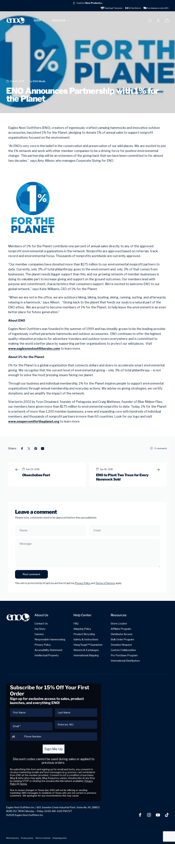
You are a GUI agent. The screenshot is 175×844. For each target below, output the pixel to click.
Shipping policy (59, 838)
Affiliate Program (121, 628)
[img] (134, 8)
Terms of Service (105, 583)
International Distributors (125, 660)
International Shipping (86, 655)
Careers (39, 634)
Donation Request (121, 644)
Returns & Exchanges (86, 650)
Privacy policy (27, 838)
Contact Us (41, 623)
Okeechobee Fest (36, 475)
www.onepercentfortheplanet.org (33, 421)
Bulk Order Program (122, 639)
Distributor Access (121, 634)
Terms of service (42, 838)
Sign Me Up (53, 749)
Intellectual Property (47, 655)
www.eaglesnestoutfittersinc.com (34, 348)
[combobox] (16, 736)
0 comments (160, 448)
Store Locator (119, 623)
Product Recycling (84, 634)
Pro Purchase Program (124, 655)
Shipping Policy (82, 628)
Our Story (40, 628)
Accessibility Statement (48, 650)
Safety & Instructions (85, 639)
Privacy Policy (82, 583)
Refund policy (12, 838)
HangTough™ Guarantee (88, 644)
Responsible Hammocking (50, 639)
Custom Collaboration (123, 650)
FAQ (75, 623)
